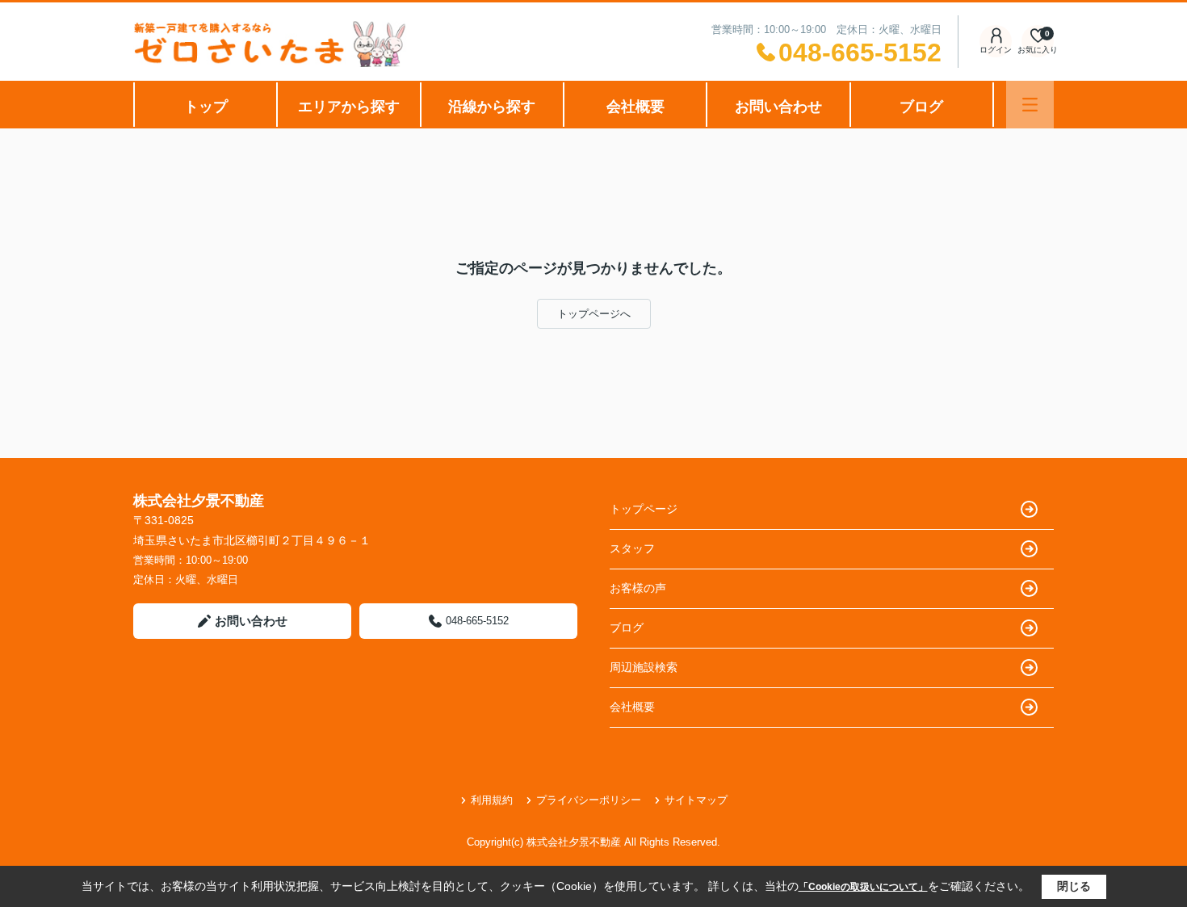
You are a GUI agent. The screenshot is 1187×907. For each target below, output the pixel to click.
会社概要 (635, 107)
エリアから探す (349, 107)
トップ (206, 107)
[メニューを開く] (1030, 104)
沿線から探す (491, 107)
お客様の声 (638, 588)
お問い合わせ (778, 107)
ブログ (921, 107)
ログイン (995, 49)
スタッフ (632, 548)
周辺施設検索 (643, 667)
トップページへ (594, 314)
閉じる (1074, 886)
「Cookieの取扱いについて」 (863, 886)
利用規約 (492, 800)
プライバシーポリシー (588, 800)
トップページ (643, 508)
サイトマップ (696, 800)
